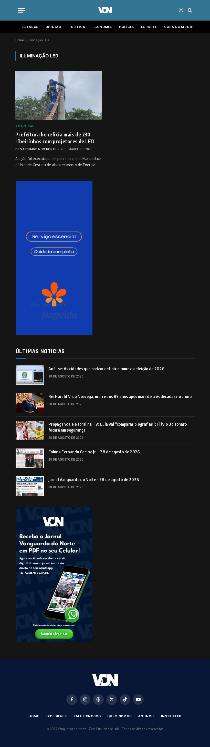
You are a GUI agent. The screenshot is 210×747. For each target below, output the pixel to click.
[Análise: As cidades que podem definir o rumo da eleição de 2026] (30, 375)
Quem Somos (119, 716)
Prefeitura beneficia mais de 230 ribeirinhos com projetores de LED (54, 137)
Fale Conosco (87, 716)
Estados (30, 27)
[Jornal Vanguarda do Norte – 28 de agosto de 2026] (30, 486)
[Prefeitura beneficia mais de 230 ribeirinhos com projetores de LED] (58, 95)
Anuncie (146, 716)
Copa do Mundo (179, 27)
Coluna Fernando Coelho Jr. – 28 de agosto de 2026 (94, 451)
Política (76, 27)
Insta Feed (171, 716)
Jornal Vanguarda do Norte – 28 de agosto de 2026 (93, 479)
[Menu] (21, 10)
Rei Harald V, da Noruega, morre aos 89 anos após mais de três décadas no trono (120, 396)
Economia (102, 27)
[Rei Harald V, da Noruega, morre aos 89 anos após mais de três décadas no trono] (30, 403)
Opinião (53, 27)
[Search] (189, 10)
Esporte (149, 27)
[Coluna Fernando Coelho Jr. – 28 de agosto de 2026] (30, 458)
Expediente (56, 716)
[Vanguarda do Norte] (104, 10)
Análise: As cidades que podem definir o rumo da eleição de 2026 (106, 368)
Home (19, 40)
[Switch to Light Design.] (181, 10)
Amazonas (25, 126)
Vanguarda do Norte (38, 149)
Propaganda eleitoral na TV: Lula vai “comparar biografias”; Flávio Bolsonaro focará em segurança (117, 427)
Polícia (126, 27)
